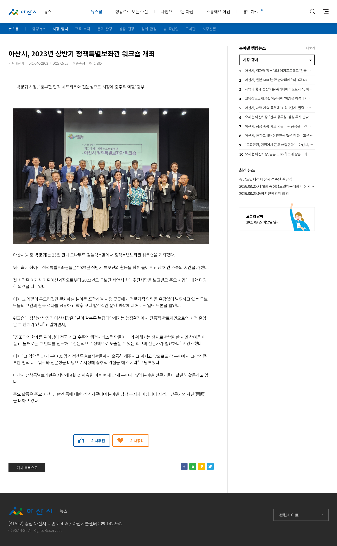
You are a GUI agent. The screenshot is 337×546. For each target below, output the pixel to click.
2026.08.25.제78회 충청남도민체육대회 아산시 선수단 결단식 (277, 186)
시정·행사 (60, 28)
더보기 (310, 48)
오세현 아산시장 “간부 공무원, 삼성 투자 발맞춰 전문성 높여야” (277, 116)
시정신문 (209, 28)
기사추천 (98, 440)
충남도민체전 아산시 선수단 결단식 (265, 179)
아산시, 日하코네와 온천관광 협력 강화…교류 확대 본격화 (277, 135)
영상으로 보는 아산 (131, 11)
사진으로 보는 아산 (177, 11)
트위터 (210, 466)
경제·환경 (148, 28)
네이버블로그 (192, 466)
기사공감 (137, 440)
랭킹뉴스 (39, 28)
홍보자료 (251, 11)
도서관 (190, 28)
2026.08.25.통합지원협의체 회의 (264, 193)
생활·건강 (126, 28)
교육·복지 (82, 28)
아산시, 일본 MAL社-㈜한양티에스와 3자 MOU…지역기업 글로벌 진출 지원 (277, 79)
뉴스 (48, 11)
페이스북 (184, 466)
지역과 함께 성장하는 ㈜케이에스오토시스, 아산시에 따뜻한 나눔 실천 (277, 89)
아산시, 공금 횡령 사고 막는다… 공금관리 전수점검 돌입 (277, 126)
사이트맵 (324, 11)
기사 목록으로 (27, 467)
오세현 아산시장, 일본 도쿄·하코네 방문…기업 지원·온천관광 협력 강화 (277, 154)
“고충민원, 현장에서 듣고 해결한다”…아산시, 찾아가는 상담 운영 (277, 144)
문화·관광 (104, 28)
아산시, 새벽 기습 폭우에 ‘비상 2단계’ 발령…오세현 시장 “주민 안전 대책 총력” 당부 (277, 107)
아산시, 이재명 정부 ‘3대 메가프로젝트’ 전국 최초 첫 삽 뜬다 (277, 70)
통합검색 (312, 11)
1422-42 (114, 523)
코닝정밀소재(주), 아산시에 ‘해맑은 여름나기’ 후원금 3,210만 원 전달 (277, 98)
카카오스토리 (201, 466)
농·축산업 (170, 28)
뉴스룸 (96, 11)
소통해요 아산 (218, 11)
